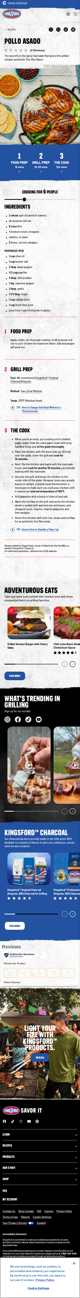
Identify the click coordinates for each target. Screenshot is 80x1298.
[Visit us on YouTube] (39, 719)
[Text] (58, 29)
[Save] (51, 29)
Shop (6, 1179)
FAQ (5, 1190)
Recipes (7, 1145)
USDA (46, 551)
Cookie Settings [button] (42, 1217)
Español (41, 1223)
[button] (40, 51)
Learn (6, 1134)
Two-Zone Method (31, 391)
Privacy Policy (64, 1211)
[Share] (66, 29)
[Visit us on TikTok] (28, 719)
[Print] (73, 29)
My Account (10, 1199)
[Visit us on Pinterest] (37, 1121)
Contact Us (9, 1211)
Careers (48, 1211)
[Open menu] (75, 14)
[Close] (74, 1263)
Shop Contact (26, 1211)
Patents (25, 1217)
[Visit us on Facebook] (18, 719)
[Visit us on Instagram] (7, 719)
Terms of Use (10, 1217)
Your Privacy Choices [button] (15, 1223)
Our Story (9, 1167)
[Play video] (29, 765)
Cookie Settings (38, 1288)
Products (9, 1156)
